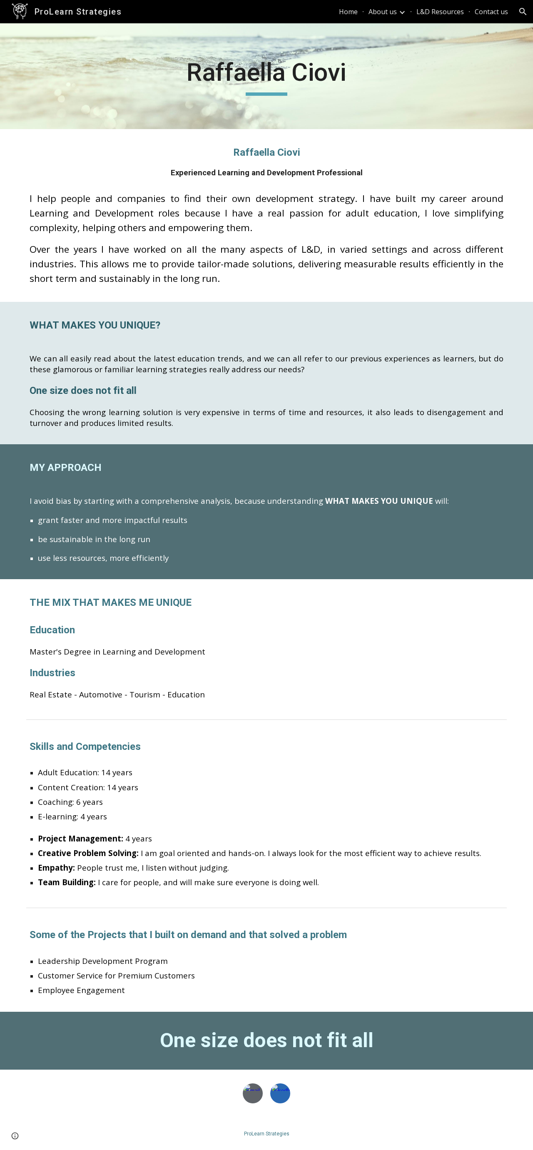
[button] (523, 12)
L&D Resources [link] (440, 11)
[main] (266, 76)
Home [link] (348, 11)
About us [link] (383, 11)
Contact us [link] (491, 11)
